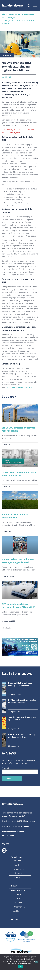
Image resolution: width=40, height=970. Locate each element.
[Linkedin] (4, 850)
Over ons (17, 861)
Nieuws (14, 886)
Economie (17, 903)
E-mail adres (6, 768)
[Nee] (36, 962)
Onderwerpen (17, 890)
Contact (14, 919)
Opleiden (17, 877)
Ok (21, 967)
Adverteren (18, 873)
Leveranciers (18, 869)
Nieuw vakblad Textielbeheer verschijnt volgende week (18, 561)
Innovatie (17, 894)
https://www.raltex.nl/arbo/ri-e (19, 387)
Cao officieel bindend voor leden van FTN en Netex (19, 474)
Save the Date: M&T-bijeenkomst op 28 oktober (22, 718)
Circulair (16, 898)
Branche (16, 865)
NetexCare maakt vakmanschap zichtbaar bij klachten (21, 735)
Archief (16, 911)
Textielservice (17, 857)
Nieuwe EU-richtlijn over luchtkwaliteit (15, 516)
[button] (35, 6)
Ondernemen (19, 907)
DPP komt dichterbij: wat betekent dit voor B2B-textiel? (18, 606)
